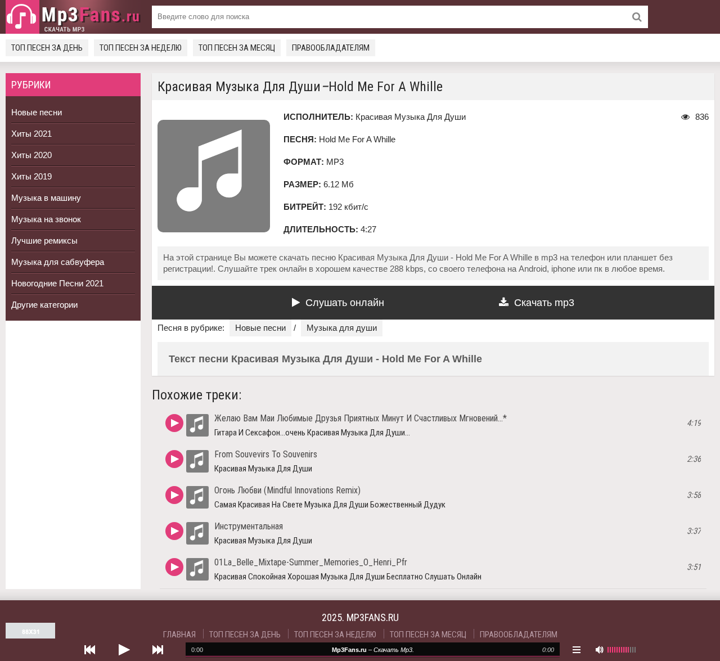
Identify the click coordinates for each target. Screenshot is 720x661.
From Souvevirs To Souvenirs (265, 454)
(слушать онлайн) (174, 423)
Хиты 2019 (31, 176)
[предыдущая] (90, 649)
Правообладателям (331, 48)
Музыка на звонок (46, 219)
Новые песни (36, 112)
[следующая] (157, 649)
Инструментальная (248, 526)
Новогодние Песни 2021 (57, 283)
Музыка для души (342, 327)
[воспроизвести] (124, 649)
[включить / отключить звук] (599, 649)
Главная (179, 634)
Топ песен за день (47, 48)
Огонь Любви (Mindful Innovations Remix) (287, 490)
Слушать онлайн (344, 302)
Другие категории (44, 304)
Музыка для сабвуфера (57, 262)
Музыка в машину (46, 198)
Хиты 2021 (31, 133)
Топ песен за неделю (141, 48)
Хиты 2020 (31, 155)
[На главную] (73, 17)
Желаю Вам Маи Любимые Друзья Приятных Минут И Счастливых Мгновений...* (360, 418)
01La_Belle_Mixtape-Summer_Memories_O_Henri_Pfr (310, 562)
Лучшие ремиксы (44, 240)
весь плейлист (576, 649)
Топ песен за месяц (237, 48)
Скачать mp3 (544, 302)
